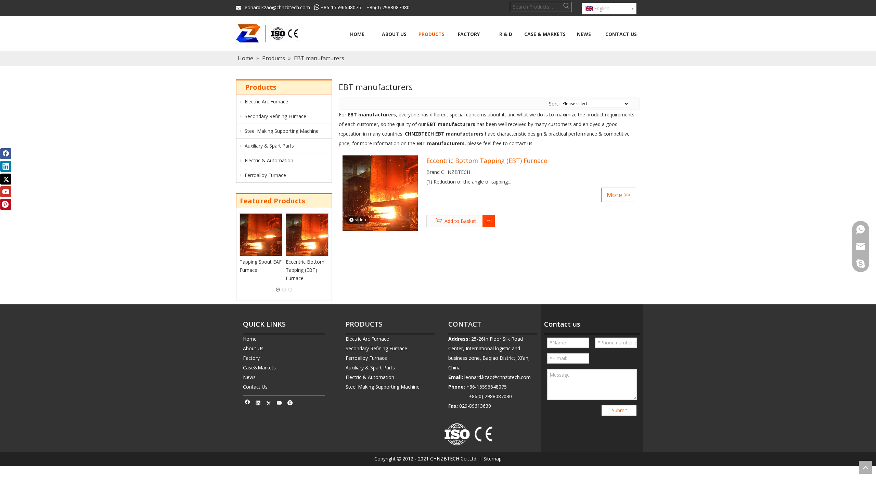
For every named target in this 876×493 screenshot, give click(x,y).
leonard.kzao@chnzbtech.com (277, 7)
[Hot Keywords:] (566, 7)
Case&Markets (259, 367)
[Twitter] (269, 403)
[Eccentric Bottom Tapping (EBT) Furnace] (307, 235)
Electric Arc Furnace (265, 101)
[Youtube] (279, 403)
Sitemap (493, 458)
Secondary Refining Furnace (274, 116)
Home (250, 339)
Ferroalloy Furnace (264, 175)
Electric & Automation (268, 160)
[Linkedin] (258, 403)
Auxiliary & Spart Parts (268, 145)
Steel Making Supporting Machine (281, 131)
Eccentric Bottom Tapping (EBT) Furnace (305, 269)
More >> (619, 195)
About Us (253, 348)
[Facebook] (247, 403)
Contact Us (255, 386)
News (249, 377)
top (865, 467)
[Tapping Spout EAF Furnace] (261, 235)
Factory (251, 358)
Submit (619, 410)
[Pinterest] (290, 403)
